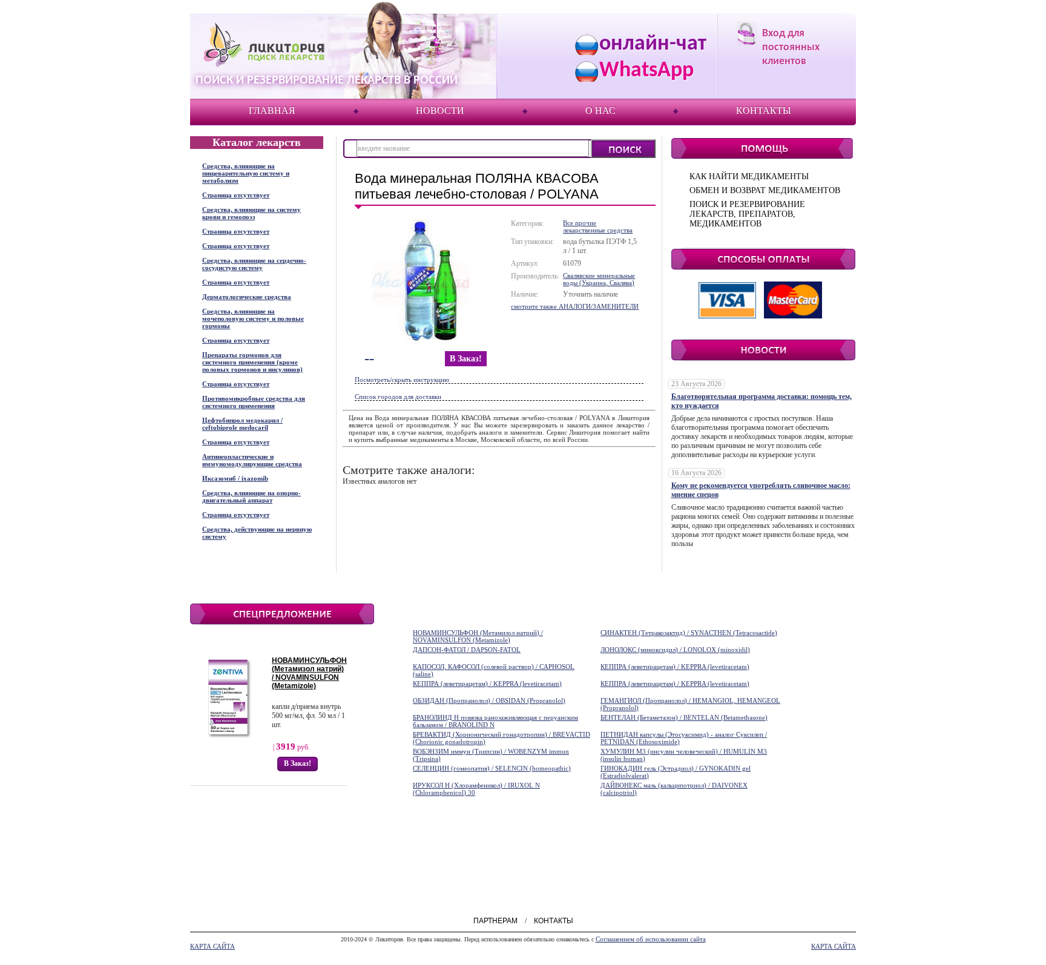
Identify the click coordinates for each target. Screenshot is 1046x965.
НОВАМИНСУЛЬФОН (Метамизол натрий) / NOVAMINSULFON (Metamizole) (309, 673)
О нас (600, 110)
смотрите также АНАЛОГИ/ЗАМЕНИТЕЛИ (575, 306)
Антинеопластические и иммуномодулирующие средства (252, 460)
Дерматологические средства (246, 296)
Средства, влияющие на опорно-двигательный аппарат (251, 496)
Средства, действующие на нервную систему (257, 532)
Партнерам (495, 921)
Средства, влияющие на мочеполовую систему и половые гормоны (253, 318)
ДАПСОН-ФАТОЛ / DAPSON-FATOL (467, 649)
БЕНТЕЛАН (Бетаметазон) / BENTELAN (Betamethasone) (684, 717)
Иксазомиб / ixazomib (235, 478)
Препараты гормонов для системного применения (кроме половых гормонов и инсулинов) (252, 362)
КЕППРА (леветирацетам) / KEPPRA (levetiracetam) (674, 666)
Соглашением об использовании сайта (651, 939)
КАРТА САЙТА (212, 946)
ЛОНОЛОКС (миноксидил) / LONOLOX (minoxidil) (675, 649)
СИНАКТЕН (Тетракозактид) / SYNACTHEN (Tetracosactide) (688, 632)
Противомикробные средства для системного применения (253, 402)
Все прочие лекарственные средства (598, 226)
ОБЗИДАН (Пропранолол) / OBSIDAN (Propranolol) (489, 700)
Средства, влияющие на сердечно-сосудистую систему (254, 264)
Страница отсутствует (235, 195)
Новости (440, 110)
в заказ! (466, 358)
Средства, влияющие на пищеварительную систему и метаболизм (245, 173)
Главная (272, 110)
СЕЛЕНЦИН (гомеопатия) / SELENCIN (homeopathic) (492, 768)
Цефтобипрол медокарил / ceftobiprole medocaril (242, 424)
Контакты (763, 110)
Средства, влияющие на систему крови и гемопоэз (251, 213)
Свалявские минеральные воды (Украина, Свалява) (599, 279)
